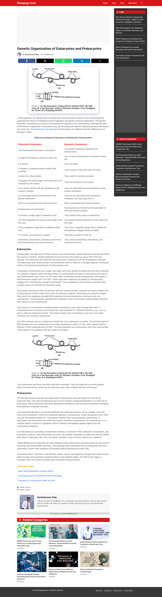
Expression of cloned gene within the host (36, 480)
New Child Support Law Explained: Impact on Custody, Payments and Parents (129, 30)
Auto (114, 3)
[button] (142, 3)
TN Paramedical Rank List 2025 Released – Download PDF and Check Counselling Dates (62, 543)
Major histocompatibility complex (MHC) (35, 471)
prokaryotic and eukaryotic (46, 129)
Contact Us (108, 590)
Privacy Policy (128, 590)
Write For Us (118, 590)
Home (105, 3)
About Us (99, 590)
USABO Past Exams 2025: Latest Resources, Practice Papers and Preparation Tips (29, 543)
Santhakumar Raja (32, 54)
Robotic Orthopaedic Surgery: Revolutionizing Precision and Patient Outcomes (31, 576)
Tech (122, 3)
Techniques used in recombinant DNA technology (40, 476)
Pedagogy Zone (26, 3)
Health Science (25, 487)
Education (133, 3)
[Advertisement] (63, 27)
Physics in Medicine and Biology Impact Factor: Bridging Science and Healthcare (62, 571)
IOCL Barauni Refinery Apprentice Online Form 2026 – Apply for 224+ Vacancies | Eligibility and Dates (130, 19)
